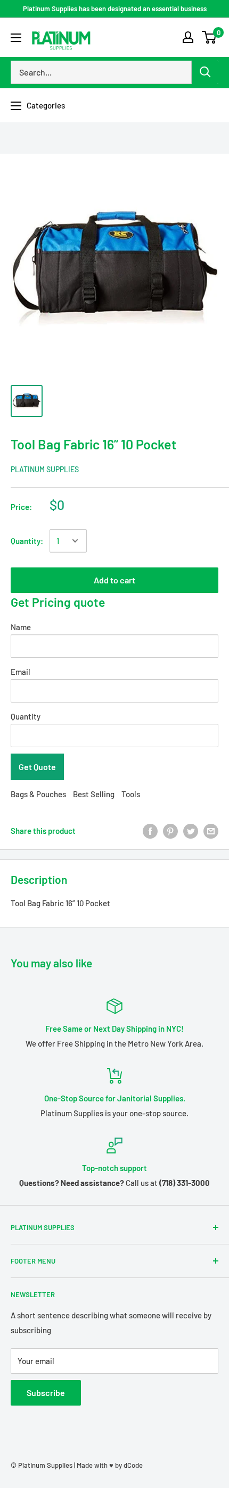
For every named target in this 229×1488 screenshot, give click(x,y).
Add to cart (114, 580)
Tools (130, 794)
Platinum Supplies (45, 469)
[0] (209, 37)
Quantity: (27, 541)
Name (21, 627)
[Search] (205, 72)
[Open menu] (16, 38)
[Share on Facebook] (150, 831)
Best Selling (93, 794)
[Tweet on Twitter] (190, 831)
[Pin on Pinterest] (170, 831)
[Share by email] (210, 831)
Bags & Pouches (38, 794)
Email (20, 671)
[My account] (188, 37)
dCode (133, 1465)
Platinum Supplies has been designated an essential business (115, 8)
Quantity (25, 716)
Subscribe (46, 1392)
